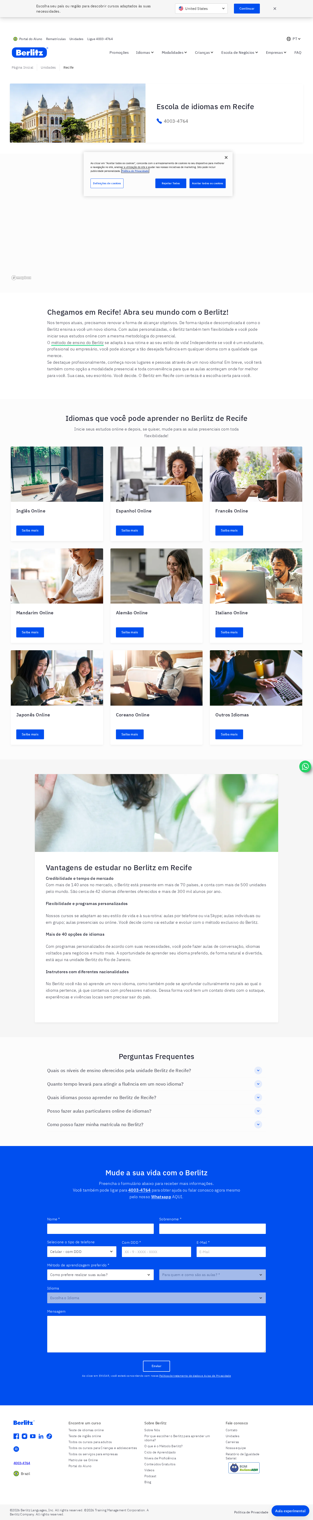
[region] (156, 223)
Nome (53, 1219)
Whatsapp (161, 1196)
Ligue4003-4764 (100, 39)
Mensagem (56, 1311)
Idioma (53, 1288)
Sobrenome (170, 1219)
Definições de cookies (107, 183)
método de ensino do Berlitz (77, 342)
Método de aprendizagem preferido (78, 1265)
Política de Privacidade (135, 171)
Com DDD (131, 1242)
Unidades (48, 67)
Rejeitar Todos (171, 183)
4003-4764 (139, 1190)
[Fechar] (226, 157)
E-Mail (203, 1242)
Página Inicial (22, 67)
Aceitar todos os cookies (207, 183)
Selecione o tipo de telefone (71, 1242)
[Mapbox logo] (21, 277)
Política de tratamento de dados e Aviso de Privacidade (195, 1375)
